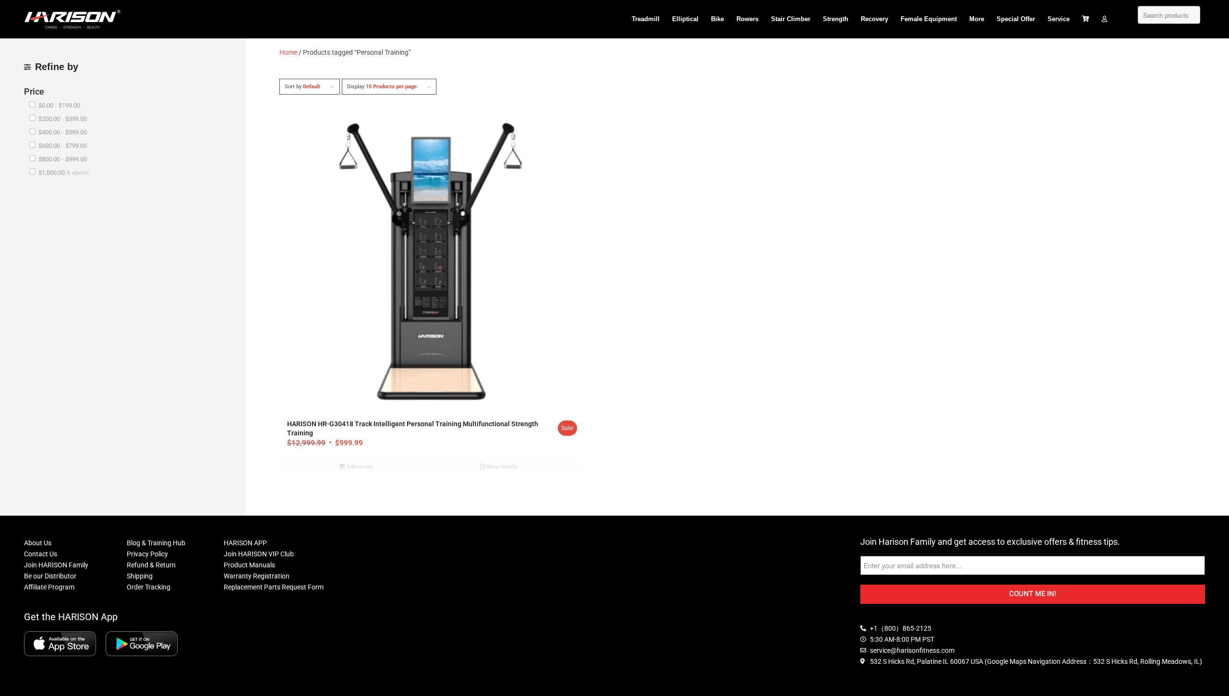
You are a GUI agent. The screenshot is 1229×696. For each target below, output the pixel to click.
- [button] (59, 105)
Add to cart (359, 467)
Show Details (501, 467)
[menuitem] (646, 19)
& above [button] (63, 172)
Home (288, 52)
